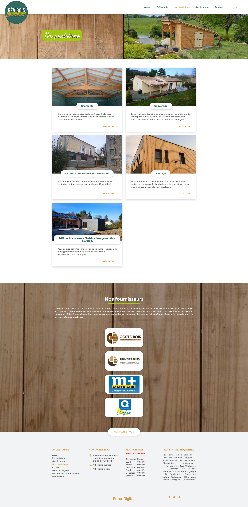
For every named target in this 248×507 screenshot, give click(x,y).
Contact (219, 7)
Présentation (163, 7)
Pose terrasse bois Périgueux (178, 457)
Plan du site (58, 476)
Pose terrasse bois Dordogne (178, 455)
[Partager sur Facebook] (169, 497)
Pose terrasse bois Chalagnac (178, 460)
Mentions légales (60, 470)
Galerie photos (202, 7)
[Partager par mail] (179, 497)
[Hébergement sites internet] (124, 503)
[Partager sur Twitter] (174, 497)
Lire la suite (110, 126)
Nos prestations (182, 7)
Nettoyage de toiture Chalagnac (179, 466)
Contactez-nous (124, 432)
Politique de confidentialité (65, 473)
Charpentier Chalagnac (178, 463)
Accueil (148, 7)
